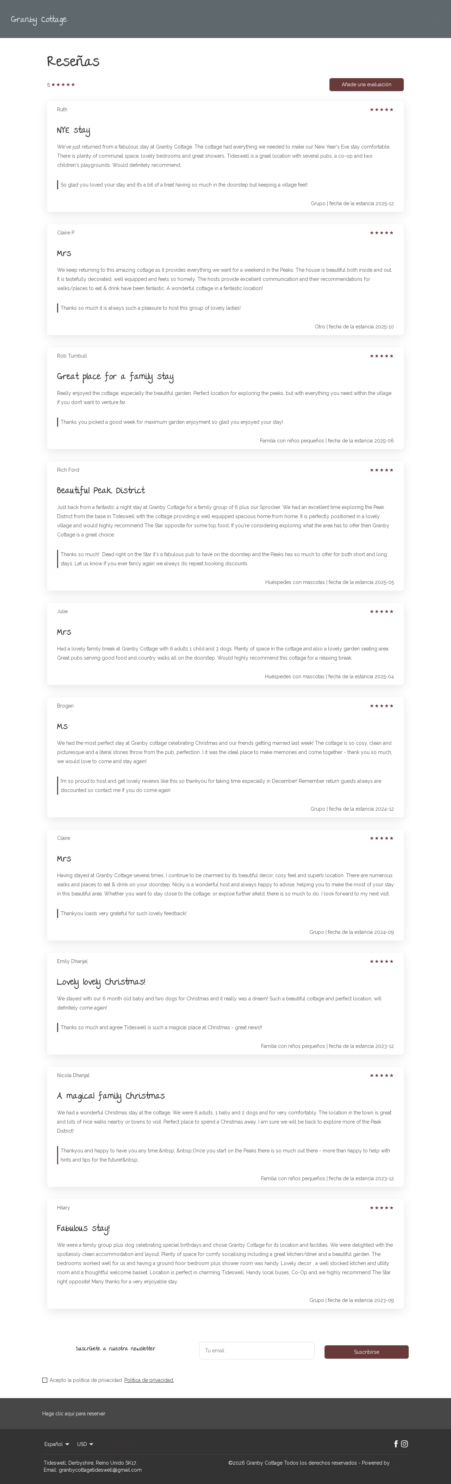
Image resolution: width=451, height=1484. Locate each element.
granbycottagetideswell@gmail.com (100, 1470)
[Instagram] (404, 1444)
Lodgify (400, 1463)
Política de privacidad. (149, 1380)
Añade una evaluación (366, 84)
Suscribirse (366, 1352)
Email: (50, 1470)
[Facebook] (396, 1444)
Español (53, 1444)
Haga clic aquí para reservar (73, 1413)
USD (82, 1444)
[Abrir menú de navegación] (436, 20)
